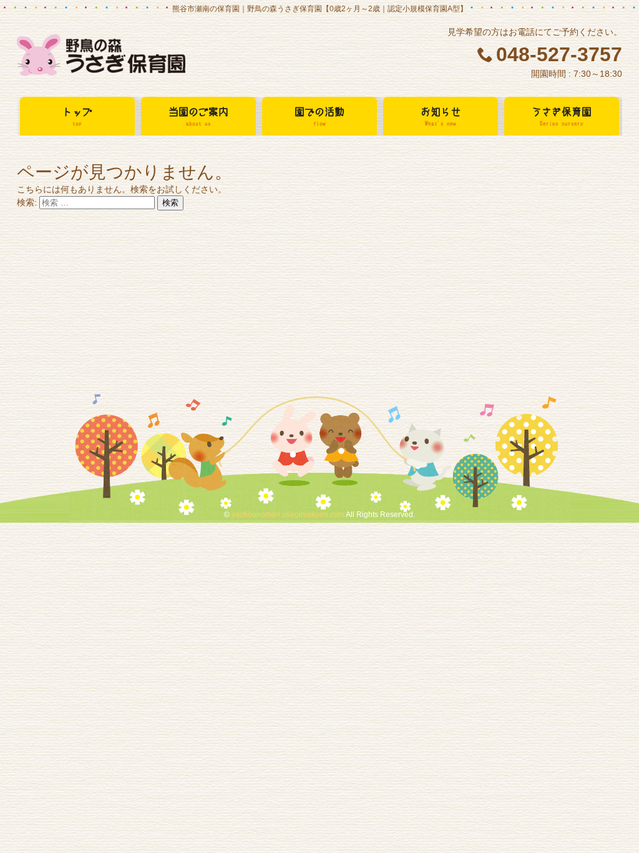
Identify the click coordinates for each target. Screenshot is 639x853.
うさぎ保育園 (562, 116)
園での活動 (319, 116)
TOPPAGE (101, 55)
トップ (77, 116)
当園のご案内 (198, 116)
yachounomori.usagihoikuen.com (288, 514)
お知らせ (441, 116)
